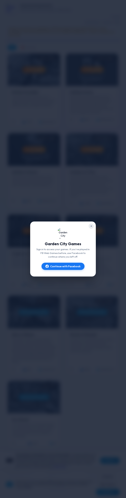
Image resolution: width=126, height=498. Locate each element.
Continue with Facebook (65, 266)
